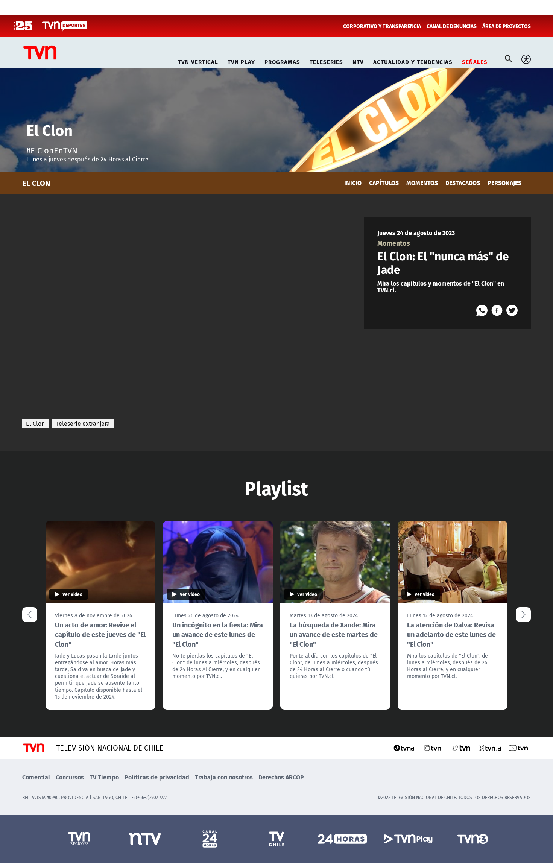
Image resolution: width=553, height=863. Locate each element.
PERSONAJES (504, 182)
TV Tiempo (104, 777)
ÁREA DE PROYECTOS (506, 26)
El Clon (35, 423)
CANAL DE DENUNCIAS (452, 26)
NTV (358, 60)
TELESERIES (326, 60)
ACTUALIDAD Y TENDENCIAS (413, 60)
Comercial (36, 777)
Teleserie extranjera (83, 423)
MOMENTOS (422, 182)
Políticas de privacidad (157, 777)
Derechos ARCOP (281, 777)
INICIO (353, 182)
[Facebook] (497, 310)
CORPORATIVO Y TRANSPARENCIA (382, 26)
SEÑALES (475, 60)
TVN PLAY (241, 60)
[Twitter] (512, 310)
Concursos (70, 777)
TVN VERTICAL (198, 60)
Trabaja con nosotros (224, 777)
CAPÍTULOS (384, 182)
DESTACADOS (462, 182)
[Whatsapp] (482, 310)
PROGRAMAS (282, 60)
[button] (523, 614)
